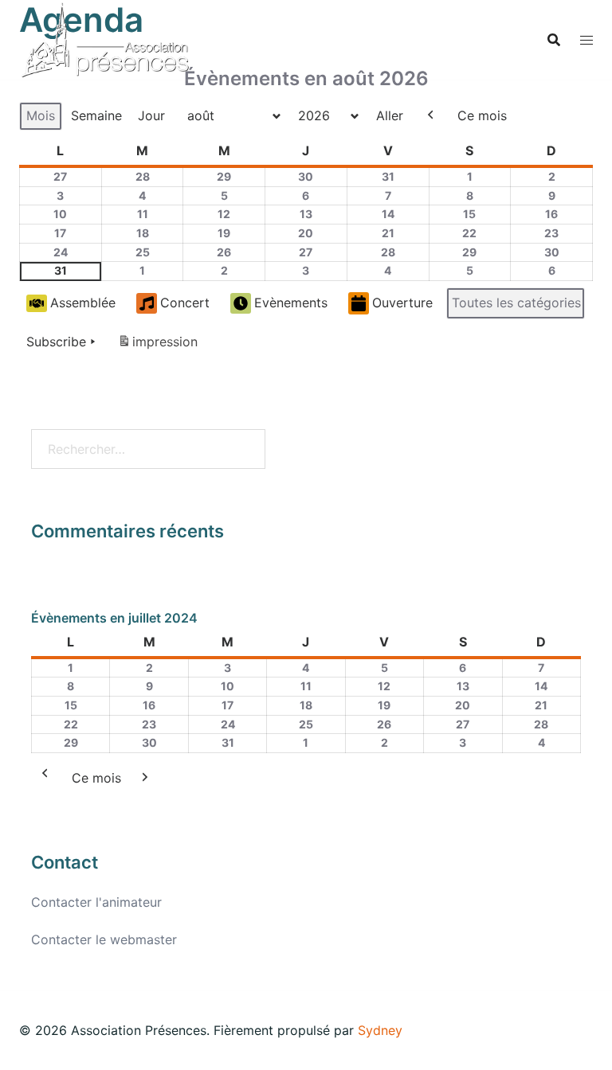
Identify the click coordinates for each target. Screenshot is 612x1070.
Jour (151, 115)
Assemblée (83, 302)
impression (157, 346)
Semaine (96, 115)
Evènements (291, 302)
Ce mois (482, 115)
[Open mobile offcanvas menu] (586, 40)
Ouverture (402, 302)
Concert (185, 302)
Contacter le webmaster (104, 939)
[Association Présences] (104, 38)
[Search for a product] (553, 39)
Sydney (380, 1030)
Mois (40, 115)
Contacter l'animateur (96, 902)
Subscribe (56, 342)
